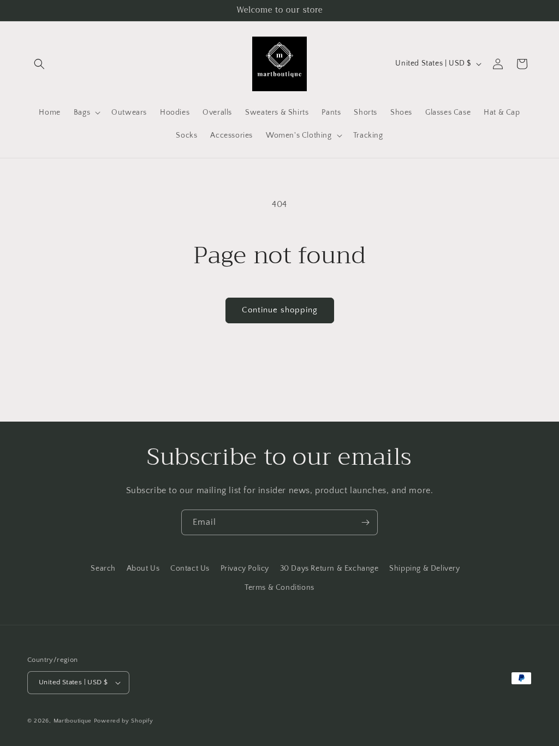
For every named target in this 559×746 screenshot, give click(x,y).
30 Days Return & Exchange (329, 568)
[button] (39, 64)
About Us (143, 568)
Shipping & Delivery (424, 568)
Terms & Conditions (279, 587)
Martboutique (72, 721)
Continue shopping (280, 310)
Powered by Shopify (123, 721)
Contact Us (190, 568)
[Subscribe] (365, 522)
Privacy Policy (245, 568)
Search (103, 568)
